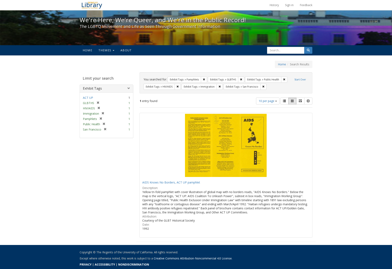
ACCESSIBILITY (105, 264)
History (274, 5)
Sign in (289, 5)
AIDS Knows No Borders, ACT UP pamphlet (171, 182)
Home (87, 50)
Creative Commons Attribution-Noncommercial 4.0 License (193, 258)
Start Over (300, 79)
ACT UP (88, 98)
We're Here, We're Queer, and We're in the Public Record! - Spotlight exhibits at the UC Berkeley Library (92, 5)
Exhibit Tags (92, 88)
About (126, 50)
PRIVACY (85, 264)
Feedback (306, 5)
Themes (105, 50)
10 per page (267, 101)
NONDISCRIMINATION (133, 264)
